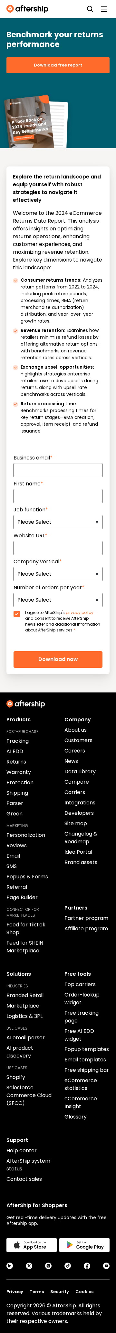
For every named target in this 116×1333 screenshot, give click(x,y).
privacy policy (79, 612)
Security (59, 1292)
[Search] (90, 9)
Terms (37, 1292)
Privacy (14, 1292)
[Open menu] (104, 9)
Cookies (84, 1292)
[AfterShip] (29, 9)
